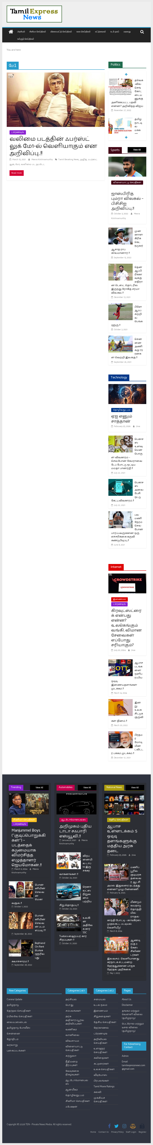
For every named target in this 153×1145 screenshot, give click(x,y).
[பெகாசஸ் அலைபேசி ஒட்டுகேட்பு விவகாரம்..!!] (120, 481)
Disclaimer (127, 1005)
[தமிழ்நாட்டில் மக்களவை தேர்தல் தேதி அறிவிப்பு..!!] (120, 119)
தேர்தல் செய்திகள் (19, 1011)
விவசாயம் (72, 1041)
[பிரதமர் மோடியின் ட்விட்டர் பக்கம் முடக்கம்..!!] (120, 733)
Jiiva (138, 426)
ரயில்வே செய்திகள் (19, 1016)
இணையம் (119, 599)
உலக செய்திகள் (83, 31)
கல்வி (97, 1092)
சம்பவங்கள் (73, 1011)
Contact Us (104, 1132)
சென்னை (13, 1034)
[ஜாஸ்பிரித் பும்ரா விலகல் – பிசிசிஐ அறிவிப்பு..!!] (127, 158)
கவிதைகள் (101, 1058)
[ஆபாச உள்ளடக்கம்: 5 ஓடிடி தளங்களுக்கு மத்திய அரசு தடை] (124, 795)
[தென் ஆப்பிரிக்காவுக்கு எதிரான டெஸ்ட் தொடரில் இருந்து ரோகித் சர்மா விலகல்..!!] (120, 266)
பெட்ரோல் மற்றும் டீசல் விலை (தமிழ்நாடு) (133, 1027)
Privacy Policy (117, 1132)
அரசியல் (21, 31)
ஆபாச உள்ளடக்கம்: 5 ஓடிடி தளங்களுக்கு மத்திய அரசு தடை (122, 838)
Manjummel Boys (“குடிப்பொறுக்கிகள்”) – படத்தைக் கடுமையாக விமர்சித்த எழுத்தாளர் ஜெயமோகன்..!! (29, 847)
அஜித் (83, 159)
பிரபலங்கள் (101, 1081)
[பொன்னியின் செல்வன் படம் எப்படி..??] (21, 914)
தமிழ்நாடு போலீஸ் (18, 1028)
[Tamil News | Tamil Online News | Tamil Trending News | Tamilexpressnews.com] (11, 32)
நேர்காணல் (101, 1028)
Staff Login (131, 1132)
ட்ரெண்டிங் (17, 132)
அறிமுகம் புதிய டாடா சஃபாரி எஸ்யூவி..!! (75, 831)
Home (93, 1132)
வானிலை (72, 1035)
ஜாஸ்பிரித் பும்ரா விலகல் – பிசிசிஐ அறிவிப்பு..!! (127, 201)
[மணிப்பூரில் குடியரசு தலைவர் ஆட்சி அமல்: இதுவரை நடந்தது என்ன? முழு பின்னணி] (116, 865)
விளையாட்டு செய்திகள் (61, 31)
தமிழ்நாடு (13, 1005)
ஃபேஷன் (71, 1107)
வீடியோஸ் (100, 1075)
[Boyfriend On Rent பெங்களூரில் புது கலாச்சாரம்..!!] (21, 941)
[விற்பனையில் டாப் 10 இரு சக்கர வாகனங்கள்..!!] (69, 854)
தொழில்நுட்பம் (121, 410)
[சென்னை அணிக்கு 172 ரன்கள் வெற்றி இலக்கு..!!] (120, 337)
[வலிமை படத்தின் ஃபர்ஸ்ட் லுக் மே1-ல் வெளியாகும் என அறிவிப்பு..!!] (56, 74)
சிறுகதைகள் (102, 1016)
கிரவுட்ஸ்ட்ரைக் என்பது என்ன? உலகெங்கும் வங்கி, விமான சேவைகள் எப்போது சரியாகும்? (126, 628)
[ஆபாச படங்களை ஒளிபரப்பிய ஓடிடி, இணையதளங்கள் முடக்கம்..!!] (120, 661)
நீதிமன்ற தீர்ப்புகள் (71, 1063)
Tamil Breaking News (68, 159)
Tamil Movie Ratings (104, 1087)
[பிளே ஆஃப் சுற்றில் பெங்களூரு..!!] (120, 305)
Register (142, 1132)
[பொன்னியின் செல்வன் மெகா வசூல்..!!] (21, 883)
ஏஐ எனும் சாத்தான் (121, 419)
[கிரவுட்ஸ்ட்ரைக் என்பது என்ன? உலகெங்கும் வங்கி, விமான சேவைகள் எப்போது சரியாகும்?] (127, 575)
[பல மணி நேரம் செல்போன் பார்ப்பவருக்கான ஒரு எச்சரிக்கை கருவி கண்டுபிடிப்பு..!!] (120, 513)
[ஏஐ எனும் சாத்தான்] (127, 386)
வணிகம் (71, 1030)
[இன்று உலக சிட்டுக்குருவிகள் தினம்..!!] (120, 701)
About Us (126, 999)
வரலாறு (127, 31)
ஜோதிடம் (12, 1039)
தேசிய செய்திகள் (118, 820)
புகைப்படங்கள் (16, 1051)
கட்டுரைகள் (100, 31)
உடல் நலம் (114, 31)
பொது (69, 1005)
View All (137, 150)
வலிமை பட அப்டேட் (33, 164)
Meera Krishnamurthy (42, 159)
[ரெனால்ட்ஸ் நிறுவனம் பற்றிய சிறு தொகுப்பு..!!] (69, 885)
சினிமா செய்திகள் (37, 31)
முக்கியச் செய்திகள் (100, 1100)
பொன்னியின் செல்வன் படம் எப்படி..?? (40, 923)
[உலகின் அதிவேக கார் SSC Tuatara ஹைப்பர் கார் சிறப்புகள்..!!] (69, 916)
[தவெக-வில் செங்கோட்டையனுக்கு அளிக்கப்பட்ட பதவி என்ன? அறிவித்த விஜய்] (120, 80)
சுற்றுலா (70, 1056)
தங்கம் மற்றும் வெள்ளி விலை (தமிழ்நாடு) (132, 1014)
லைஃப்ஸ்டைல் (17, 1022)
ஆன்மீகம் (71, 1090)
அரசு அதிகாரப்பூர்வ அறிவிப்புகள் (74, 1020)
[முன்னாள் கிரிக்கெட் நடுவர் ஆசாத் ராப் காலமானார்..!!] (120, 229)
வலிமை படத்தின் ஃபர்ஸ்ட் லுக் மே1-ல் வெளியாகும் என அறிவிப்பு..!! (53, 146)
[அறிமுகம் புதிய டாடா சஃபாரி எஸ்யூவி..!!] (76, 795)
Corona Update (14, 999)
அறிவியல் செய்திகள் (100, 1041)
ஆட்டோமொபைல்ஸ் (73, 820)
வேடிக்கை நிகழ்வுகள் (72, 1073)
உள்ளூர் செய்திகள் (25, 38)
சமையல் (100, 999)
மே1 (17, 164)
